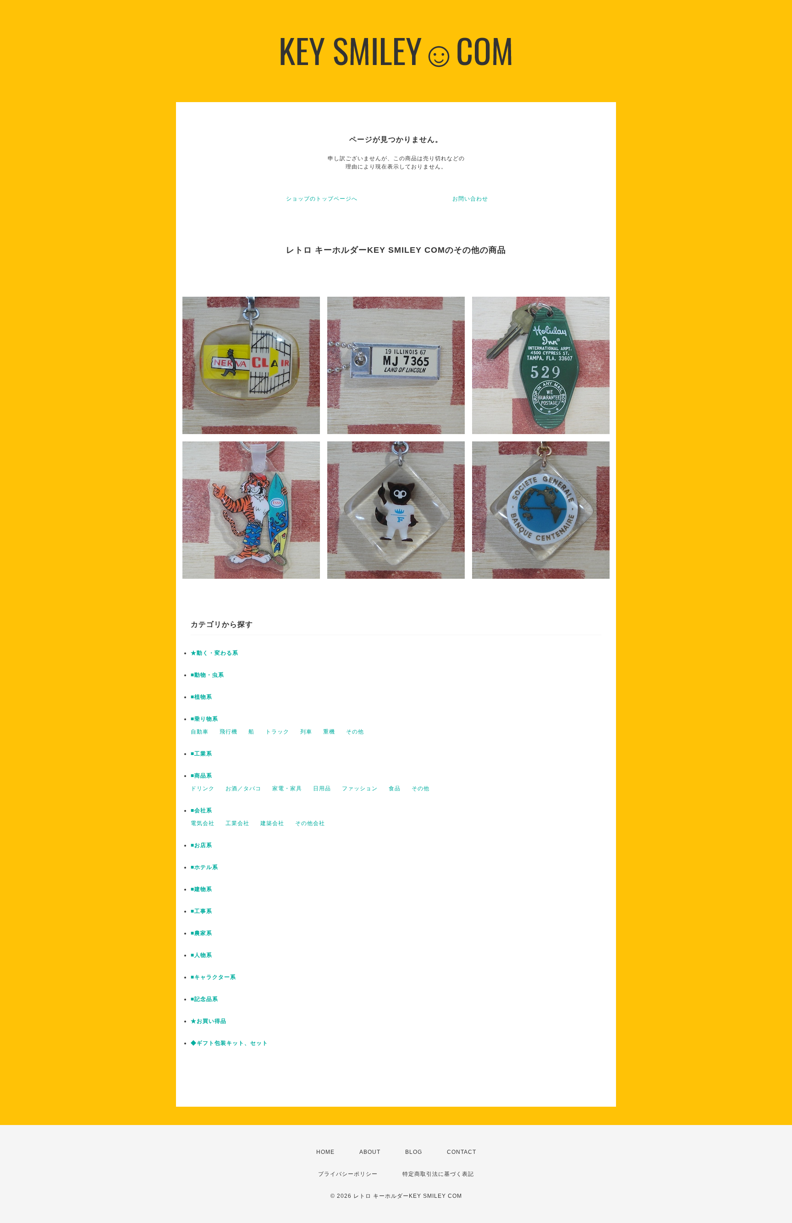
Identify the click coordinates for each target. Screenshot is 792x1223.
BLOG (413, 1152)
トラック (277, 731)
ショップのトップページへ (322, 199)
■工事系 (201, 911)
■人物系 (201, 955)
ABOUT (369, 1152)
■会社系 (201, 810)
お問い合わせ (470, 199)
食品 (395, 788)
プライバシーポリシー (348, 1174)
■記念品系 (204, 999)
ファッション (360, 788)
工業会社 (237, 823)
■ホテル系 (204, 867)
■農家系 (201, 933)
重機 (329, 731)
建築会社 (272, 823)
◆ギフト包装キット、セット (229, 1043)
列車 (306, 731)
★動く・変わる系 (214, 653)
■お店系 (201, 845)
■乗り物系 (204, 719)
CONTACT (461, 1152)
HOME (325, 1152)
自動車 (200, 731)
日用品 (322, 788)
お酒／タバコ (243, 788)
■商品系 (201, 775)
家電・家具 (287, 788)
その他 (355, 731)
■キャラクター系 (213, 977)
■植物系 (201, 697)
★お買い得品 (208, 1021)
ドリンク (202, 788)
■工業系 (201, 753)
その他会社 (310, 823)
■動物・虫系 (207, 675)
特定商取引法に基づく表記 (438, 1174)
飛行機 (228, 731)
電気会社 (202, 823)
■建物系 (201, 889)
